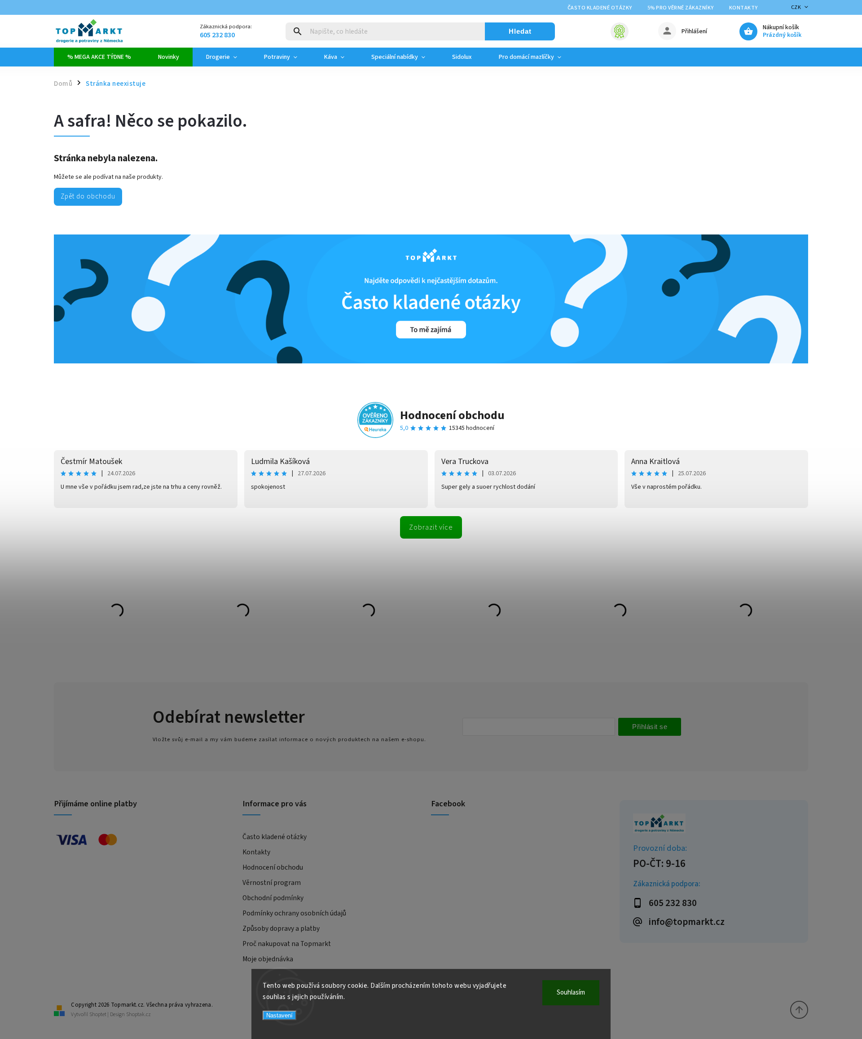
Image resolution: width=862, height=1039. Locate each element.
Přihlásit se (649, 726)
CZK (796, 7)
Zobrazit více (431, 527)
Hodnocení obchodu (452, 415)
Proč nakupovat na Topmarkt (286, 944)
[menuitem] (99, 57)
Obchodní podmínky (272, 898)
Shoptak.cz (138, 1014)
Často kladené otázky (599, 8)
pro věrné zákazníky (680, 8)
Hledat (520, 31)
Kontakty (743, 8)
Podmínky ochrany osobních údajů (294, 913)
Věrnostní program (271, 883)
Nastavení (279, 1015)
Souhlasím (571, 992)
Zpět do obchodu (88, 196)
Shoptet (97, 1014)
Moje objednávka (267, 959)
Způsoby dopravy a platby (281, 928)
